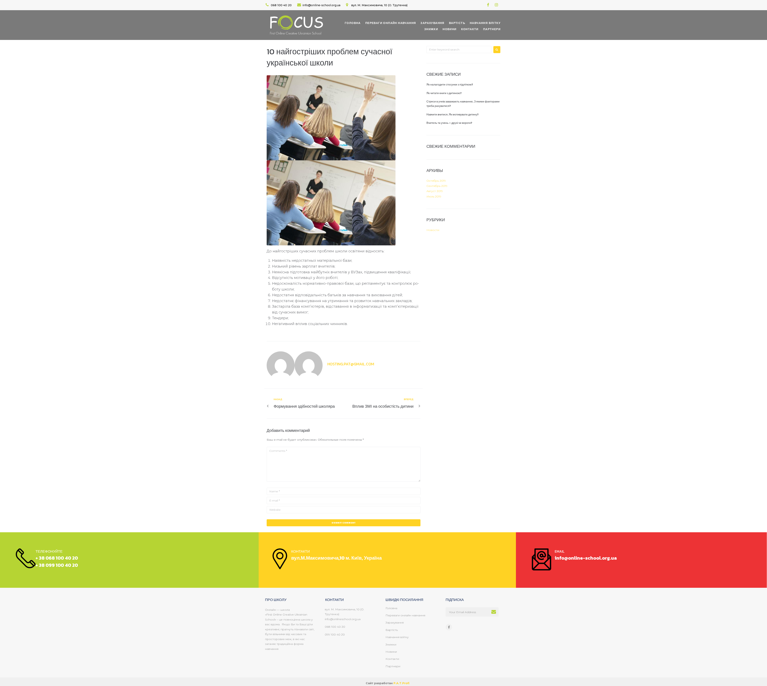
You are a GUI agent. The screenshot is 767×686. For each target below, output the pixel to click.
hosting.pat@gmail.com (350, 364)
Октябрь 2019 (436, 180)
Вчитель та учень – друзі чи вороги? (449, 123)
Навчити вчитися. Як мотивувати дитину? (452, 114)
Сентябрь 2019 (436, 186)
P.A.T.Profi (401, 683)
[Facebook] (488, 5)
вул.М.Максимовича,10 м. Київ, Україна (336, 557)
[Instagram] (496, 5)
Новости (432, 230)
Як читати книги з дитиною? (444, 93)
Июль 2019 (433, 196)
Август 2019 (434, 191)
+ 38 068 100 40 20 (57, 557)
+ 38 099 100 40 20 (57, 565)
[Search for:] (458, 49)
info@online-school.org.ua (586, 557)
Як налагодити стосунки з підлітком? (449, 84)
